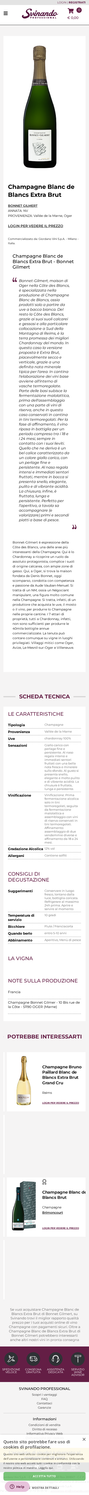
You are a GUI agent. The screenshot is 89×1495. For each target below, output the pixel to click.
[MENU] (7, 13)
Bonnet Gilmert (22, 206)
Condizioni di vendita (44, 1425)
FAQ (44, 1399)
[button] (44, 1487)
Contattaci (44, 1403)
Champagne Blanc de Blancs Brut (64, 1195)
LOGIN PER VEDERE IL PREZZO (35, 226)
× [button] (84, 1439)
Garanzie (44, 1407)
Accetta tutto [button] (44, 1476)
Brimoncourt (52, 1212)
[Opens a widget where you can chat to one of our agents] (17, 1487)
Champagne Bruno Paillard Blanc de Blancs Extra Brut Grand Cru (62, 1074)
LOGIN (61, 2)
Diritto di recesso (44, 1429)
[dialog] (44, 1465)
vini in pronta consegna (59, 1340)
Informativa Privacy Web (44, 1433)
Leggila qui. (46, 1468)
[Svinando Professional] (40, 13)
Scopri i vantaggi (44, 1394)
